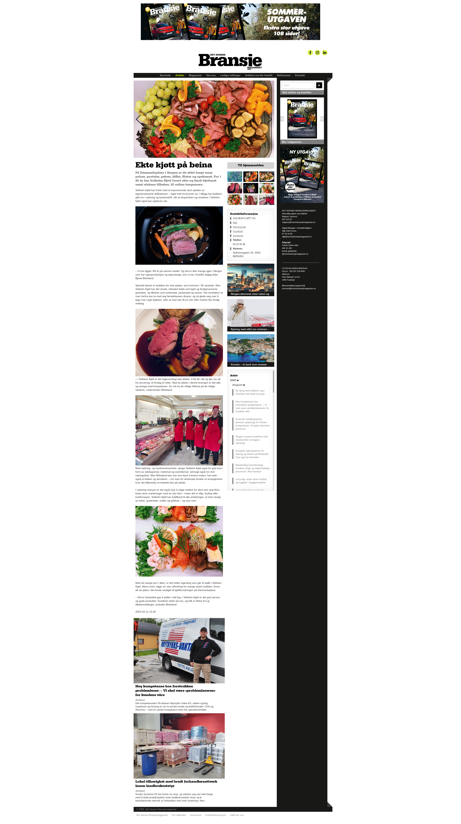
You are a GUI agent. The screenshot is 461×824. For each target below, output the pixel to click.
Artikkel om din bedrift (258, 75)
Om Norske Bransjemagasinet (152, 815)
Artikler (179, 75)
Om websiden (179, 815)
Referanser (283, 75)
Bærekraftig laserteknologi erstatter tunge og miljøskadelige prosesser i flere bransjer (253, 468)
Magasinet (195, 75)
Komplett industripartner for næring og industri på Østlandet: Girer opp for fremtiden (252, 454)
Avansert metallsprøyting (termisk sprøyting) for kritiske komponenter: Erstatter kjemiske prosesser (253, 424)
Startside (165, 75)
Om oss (211, 75)
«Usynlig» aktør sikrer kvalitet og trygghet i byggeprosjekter (251, 481)
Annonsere (195, 815)
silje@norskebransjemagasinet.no (297, 237)
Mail (235, 222)
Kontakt (300, 75)
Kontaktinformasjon (215, 815)
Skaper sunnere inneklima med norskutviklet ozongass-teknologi (252, 439)
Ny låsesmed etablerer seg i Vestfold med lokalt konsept (250, 392)
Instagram (238, 235)
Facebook (238, 231)
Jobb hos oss (237, 815)
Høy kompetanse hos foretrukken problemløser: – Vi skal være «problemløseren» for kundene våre (252, 406)
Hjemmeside (239, 227)
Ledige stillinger (230, 75)
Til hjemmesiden (251, 165)
